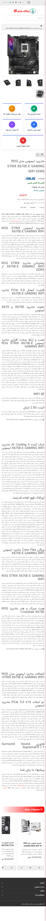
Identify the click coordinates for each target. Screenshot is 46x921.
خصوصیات (32, 207)
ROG (42, 219)
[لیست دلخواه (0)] (16, 2)
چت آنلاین (6, 2)
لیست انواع (8, 788)
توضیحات (41, 207)
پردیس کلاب (20, 785)
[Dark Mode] (27, 2)
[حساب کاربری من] (19, 2)
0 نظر (32, 203)
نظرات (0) (23, 207)
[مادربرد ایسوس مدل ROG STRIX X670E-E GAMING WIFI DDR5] (23, 54)
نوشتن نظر (27, 203)
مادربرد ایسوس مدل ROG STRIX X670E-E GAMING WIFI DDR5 (24, 28)
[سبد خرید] (13, 2)
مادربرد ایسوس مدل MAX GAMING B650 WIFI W (32, 844)
